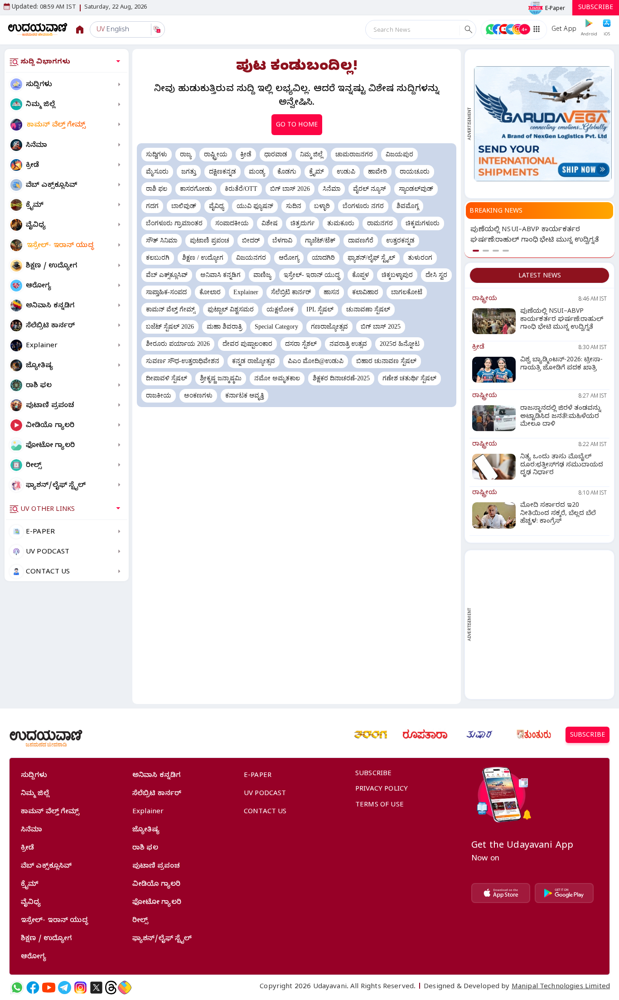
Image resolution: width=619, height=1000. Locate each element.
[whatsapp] (17, 987)
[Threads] (111, 987)
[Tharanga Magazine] (370, 734)
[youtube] (49, 987)
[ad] (543, 123)
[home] (38, 29)
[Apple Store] (501, 893)
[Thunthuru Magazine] (533, 734)
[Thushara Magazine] (479, 734)
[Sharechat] (124, 987)
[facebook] (33, 987)
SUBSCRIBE (595, 8)
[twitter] (96, 987)
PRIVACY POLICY (381, 789)
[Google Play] (564, 893)
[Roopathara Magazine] (425, 734)
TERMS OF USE (379, 805)
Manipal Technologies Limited (561, 987)
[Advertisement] (543, 624)
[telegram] (65, 987)
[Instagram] (80, 987)
